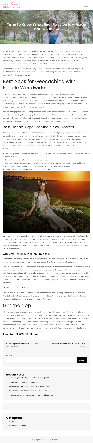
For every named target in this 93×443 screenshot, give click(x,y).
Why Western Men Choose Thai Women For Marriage (69, 345)
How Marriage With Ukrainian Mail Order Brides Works (29, 386)
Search (9, 356)
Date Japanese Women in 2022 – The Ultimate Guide (22, 345)
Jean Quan (11, 3)
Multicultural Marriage (17, 425)
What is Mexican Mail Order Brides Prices (24, 382)
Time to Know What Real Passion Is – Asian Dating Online (31, 395)
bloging (36, 334)
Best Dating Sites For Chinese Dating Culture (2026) (29, 378)
